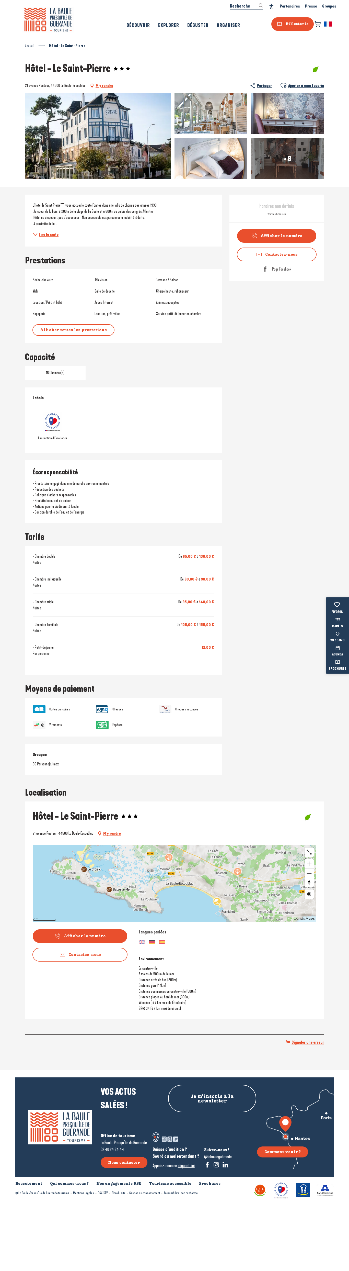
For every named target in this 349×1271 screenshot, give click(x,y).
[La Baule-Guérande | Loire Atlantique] (48, 20)
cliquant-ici (186, 1165)
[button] (328, 24)
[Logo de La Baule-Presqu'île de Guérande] (60, 1127)
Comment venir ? (282, 1152)
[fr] (328, 24)
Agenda (337, 655)
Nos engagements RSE (118, 1183)
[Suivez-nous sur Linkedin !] (225, 1164)
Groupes (329, 6)
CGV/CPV (103, 1193)
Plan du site (118, 1193)
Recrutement (28, 1183)
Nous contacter (124, 1163)
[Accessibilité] (271, 6)
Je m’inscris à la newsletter (212, 1098)
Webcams (337, 641)
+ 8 (287, 158)
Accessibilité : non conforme (181, 1193)
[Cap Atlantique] (325, 1190)
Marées (337, 626)
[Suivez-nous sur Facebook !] (207, 1164)
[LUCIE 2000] (260, 1190)
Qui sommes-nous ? (69, 1183)
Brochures (337, 669)
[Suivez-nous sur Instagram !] (216, 1164)
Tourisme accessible (170, 1183)
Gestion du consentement (144, 1193)
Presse (311, 6)
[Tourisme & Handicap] (303, 1190)
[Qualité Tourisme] (281, 1190)
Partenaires (290, 6)
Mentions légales (83, 1193)
